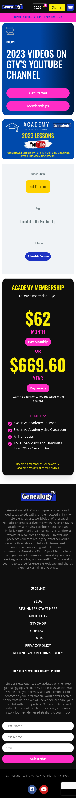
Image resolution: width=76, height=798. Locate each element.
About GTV (37, 616)
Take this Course (38, 256)
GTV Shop (38, 623)
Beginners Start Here (38, 609)
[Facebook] (32, 789)
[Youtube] (43, 789)
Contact (38, 631)
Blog (38, 601)
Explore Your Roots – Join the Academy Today (38, 17)
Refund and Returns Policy (38, 653)
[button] (70, 7)
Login (38, 638)
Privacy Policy (38, 645)
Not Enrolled (38, 186)
